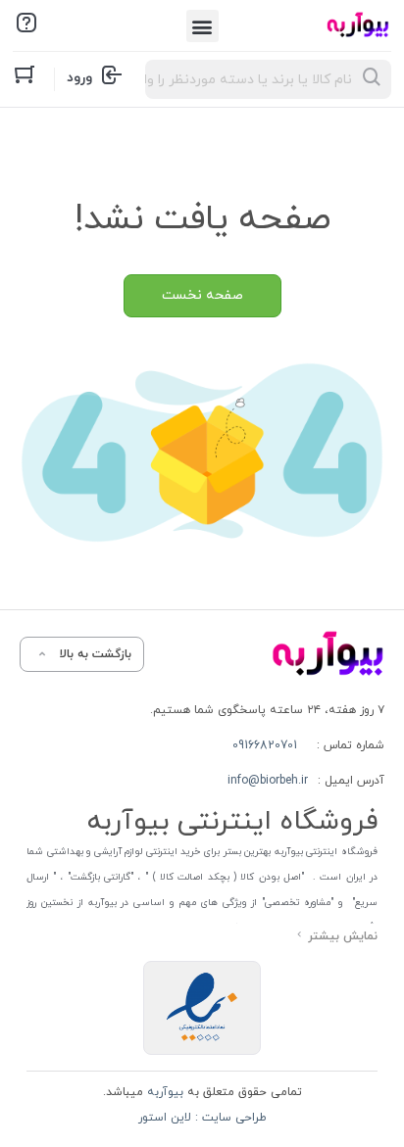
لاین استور (164, 1117)
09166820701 (264, 745)
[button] (202, 26)
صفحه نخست (202, 295)
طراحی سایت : (229, 1117)
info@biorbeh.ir (267, 781)
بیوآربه (163, 1092)
